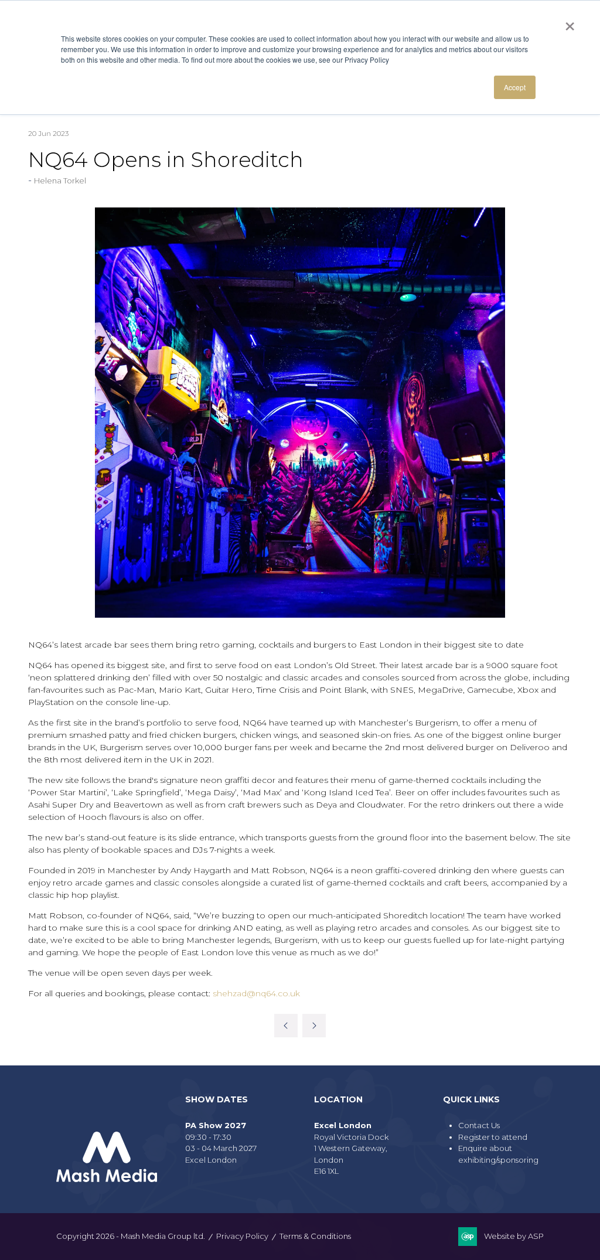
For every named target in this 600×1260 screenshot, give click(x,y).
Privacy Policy (242, 1236)
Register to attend (492, 1137)
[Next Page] (314, 1025)
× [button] (570, 22)
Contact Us (479, 1125)
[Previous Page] (286, 1025)
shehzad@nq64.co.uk (256, 993)
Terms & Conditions (315, 1236)
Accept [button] (515, 87)
